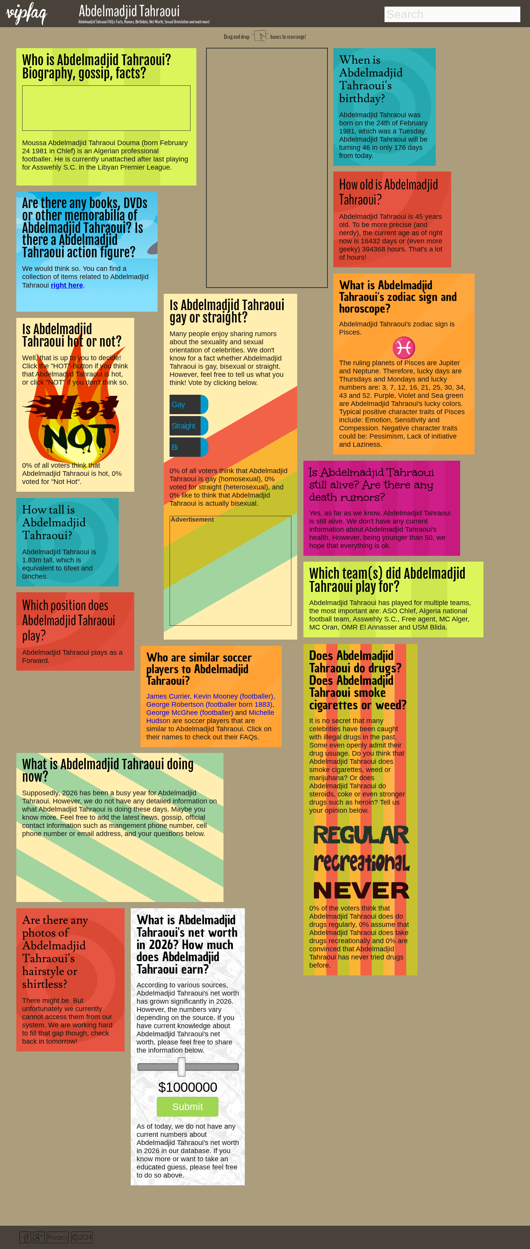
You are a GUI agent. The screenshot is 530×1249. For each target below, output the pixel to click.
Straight (183, 426)
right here (67, 285)
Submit (187, 1106)
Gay (178, 404)
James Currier (168, 696)
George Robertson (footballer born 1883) (209, 704)
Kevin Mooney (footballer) (233, 696)
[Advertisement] (267, 166)
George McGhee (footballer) (189, 712)
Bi (174, 447)
